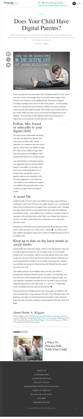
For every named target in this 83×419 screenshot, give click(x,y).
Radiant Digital (41, 402)
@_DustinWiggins (39, 320)
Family (41, 14)
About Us (41, 371)
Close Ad (76, 409)
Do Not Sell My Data (41, 394)
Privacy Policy (41, 382)
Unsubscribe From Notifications (41, 386)
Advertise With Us (41, 378)
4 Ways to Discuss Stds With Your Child (56, 345)
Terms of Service (41, 390)
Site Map (41, 398)
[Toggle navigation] (74, 3)
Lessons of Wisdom (63, 320)
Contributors (41, 374)
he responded (49, 283)
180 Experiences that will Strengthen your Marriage (44, 316)
